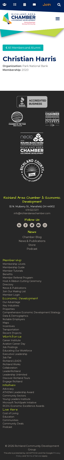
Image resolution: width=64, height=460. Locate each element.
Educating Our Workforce (17, 350)
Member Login (11, 294)
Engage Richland (12, 381)
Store (32, 244)
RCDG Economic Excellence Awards (23, 405)
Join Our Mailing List (14, 291)
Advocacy (8, 388)
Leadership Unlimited (15, 374)
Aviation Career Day (14, 343)
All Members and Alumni (23, 47)
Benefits (7, 274)
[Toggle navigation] (59, 4)
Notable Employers (14, 319)
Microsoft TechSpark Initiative (19, 402)
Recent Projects (12, 333)
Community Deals (13, 423)
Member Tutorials (13, 270)
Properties (9, 309)
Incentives (9, 326)
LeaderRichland (12, 371)
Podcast (32, 248)
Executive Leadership (15, 354)
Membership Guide (14, 267)
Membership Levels (14, 263)
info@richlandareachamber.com (32, 213)
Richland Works (11, 364)
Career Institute (12, 340)
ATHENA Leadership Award (18, 392)
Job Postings (10, 347)
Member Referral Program (18, 277)
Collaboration (10, 367)
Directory (8, 284)
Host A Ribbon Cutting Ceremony (22, 281)
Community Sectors (14, 395)
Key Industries (11, 305)
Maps (6, 322)
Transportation (11, 329)
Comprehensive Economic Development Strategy (31, 312)
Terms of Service (34, 456)
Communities (10, 420)
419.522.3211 (32, 209)
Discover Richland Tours (16, 378)
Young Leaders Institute (16, 399)
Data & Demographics (15, 315)
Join (47, 4)
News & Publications (32, 241)
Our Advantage (11, 302)
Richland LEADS (12, 360)
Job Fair (7, 357)
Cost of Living (10, 413)
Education (8, 416)
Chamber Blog (32, 237)
